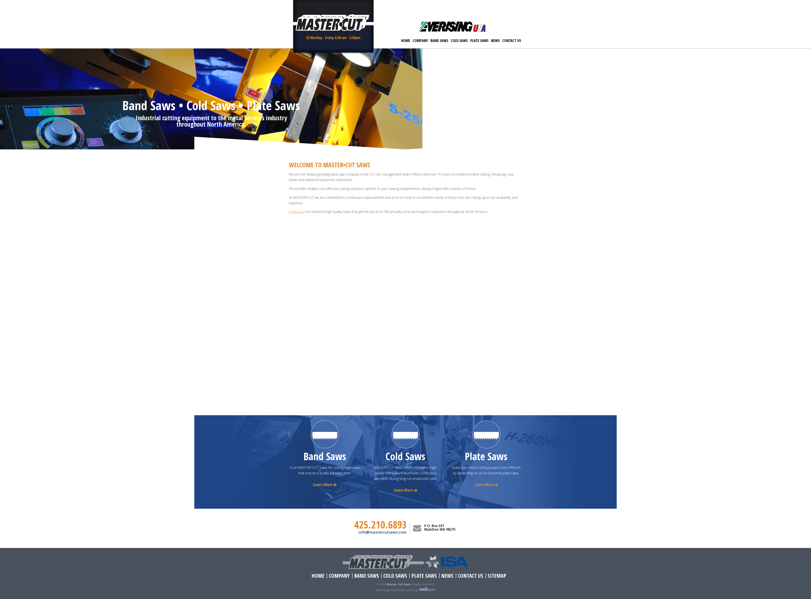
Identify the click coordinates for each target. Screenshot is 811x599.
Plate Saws (479, 40)
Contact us (297, 211)
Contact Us (511, 40)
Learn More (323, 484)
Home (405, 40)
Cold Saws (459, 40)
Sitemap (497, 575)
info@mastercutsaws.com (383, 532)
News (495, 40)
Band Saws (439, 40)
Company (420, 40)
